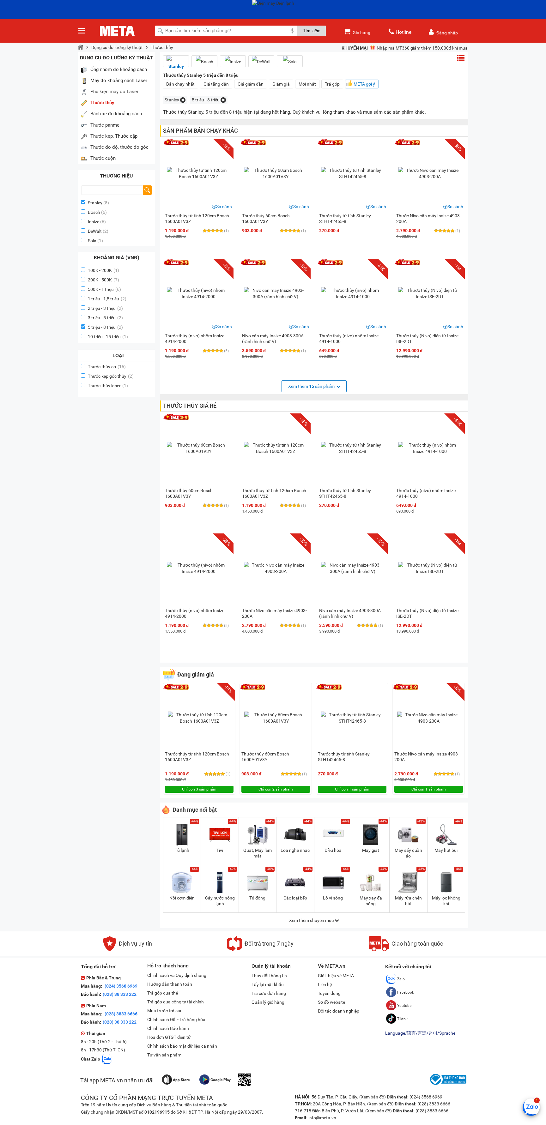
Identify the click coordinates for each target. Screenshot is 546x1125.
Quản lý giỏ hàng (268, 1002)
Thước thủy (162, 47)
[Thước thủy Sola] (289, 61)
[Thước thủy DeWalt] (261, 61)
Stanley (95, 202)
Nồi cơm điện (182, 897)
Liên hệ (325, 984)
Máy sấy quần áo (408, 853)
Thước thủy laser (108, 385)
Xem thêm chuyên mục (312, 920)
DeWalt (95, 231)
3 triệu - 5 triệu (105, 317)
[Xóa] (182, 100)
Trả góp (332, 84)
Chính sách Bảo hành (168, 1028)
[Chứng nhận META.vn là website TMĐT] (447, 1084)
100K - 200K (103, 270)
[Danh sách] (460, 58)
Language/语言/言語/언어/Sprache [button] (420, 1033)
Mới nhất (307, 84)
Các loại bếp (295, 897)
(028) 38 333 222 (119, 994)
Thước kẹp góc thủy (111, 376)
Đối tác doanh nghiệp (338, 1011)
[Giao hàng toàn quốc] (406, 949)
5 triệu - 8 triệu (105, 327)
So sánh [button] (224, 206)
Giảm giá (281, 84)
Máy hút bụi (446, 850)
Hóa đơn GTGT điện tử (169, 1037)
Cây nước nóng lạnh (220, 900)
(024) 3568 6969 (120, 986)
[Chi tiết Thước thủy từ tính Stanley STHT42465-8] (352, 173)
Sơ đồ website (331, 1002)
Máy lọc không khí (446, 900)
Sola (92, 240)
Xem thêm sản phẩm (312, 386)
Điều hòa (333, 850)
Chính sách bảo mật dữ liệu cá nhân (182, 1046)
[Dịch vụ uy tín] (127, 949)
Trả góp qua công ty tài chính (175, 1001)
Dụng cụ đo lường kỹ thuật (117, 47)
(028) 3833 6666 (120, 1013)
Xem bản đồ (372, 1096)
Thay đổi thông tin (269, 975)
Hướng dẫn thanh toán (169, 984)
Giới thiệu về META (336, 975)
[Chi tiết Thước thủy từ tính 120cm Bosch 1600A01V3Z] (198, 173)
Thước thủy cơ (107, 366)
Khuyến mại (355, 48)
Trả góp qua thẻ (162, 993)
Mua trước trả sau (165, 1010)
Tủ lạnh (182, 850)
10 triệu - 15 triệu (108, 336)
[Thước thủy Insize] (233, 61)
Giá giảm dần (251, 84)
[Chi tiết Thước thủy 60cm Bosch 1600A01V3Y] (275, 173)
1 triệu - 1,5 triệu (107, 298)
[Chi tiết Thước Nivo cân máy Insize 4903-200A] (429, 173)
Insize (93, 221)
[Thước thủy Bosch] (204, 61)
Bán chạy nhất (180, 84)
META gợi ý (364, 84)
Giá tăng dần (216, 84)
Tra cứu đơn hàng (269, 993)
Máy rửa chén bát (408, 900)
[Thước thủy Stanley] (176, 64)
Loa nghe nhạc (295, 850)
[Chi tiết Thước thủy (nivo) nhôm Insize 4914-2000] (198, 293)
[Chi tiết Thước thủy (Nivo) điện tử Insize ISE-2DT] (429, 293)
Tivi (219, 850)
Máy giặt (370, 850)
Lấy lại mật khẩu (268, 984)
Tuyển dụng (329, 993)
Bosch (94, 212)
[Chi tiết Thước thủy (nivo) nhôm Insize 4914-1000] (352, 293)
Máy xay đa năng (371, 900)
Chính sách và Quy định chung (176, 975)
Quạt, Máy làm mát (257, 853)
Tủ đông (257, 897)
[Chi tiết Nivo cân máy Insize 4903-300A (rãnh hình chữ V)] (275, 293)
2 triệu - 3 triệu (105, 308)
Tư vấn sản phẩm (164, 1054)
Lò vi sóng (333, 897)
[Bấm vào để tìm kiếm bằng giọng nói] (292, 31)
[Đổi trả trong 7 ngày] (260, 949)
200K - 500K (103, 279)
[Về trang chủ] (80, 47)
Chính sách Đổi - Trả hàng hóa (176, 1019)
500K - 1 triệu (104, 289)
